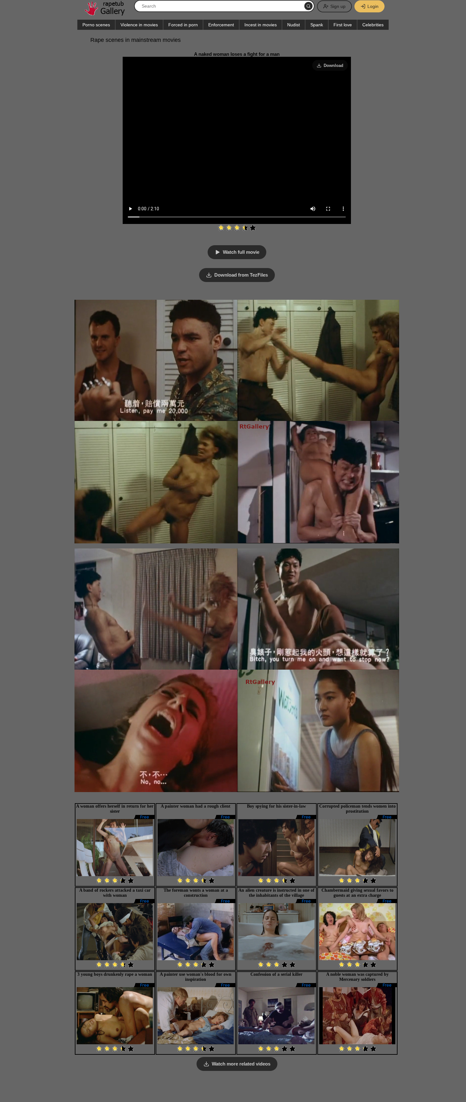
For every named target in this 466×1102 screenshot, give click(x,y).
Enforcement (221, 24)
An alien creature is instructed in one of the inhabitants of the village (276, 893)
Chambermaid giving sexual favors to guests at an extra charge (357, 893)
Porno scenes (96, 24)
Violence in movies (139, 24)
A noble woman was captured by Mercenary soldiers (357, 977)
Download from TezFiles (241, 275)
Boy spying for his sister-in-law (276, 806)
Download (333, 65)
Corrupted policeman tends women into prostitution (357, 809)
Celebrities (373, 24)
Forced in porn (183, 24)
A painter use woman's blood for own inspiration (195, 977)
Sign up (338, 6)
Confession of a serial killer (276, 974)
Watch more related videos (241, 1063)
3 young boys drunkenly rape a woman (114, 974)
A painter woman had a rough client (195, 806)
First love (342, 24)
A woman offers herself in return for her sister (114, 809)
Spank (316, 24)
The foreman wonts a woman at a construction (196, 893)
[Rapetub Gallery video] (108, 13)
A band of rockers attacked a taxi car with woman (115, 893)
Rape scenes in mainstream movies (135, 40)
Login (373, 6)
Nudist (293, 24)
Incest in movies (260, 24)
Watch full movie (241, 252)
